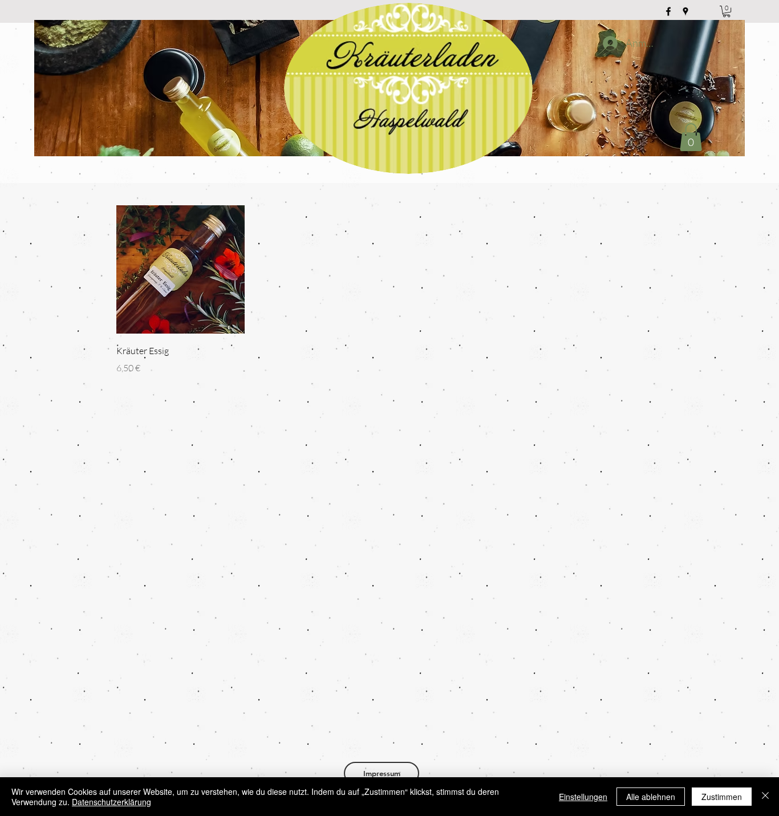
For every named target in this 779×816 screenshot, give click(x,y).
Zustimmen (721, 796)
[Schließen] (765, 796)
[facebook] (668, 11)
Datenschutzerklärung (111, 801)
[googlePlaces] (685, 11)
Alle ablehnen (650, 796)
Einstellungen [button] (583, 796)
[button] (726, 11)
